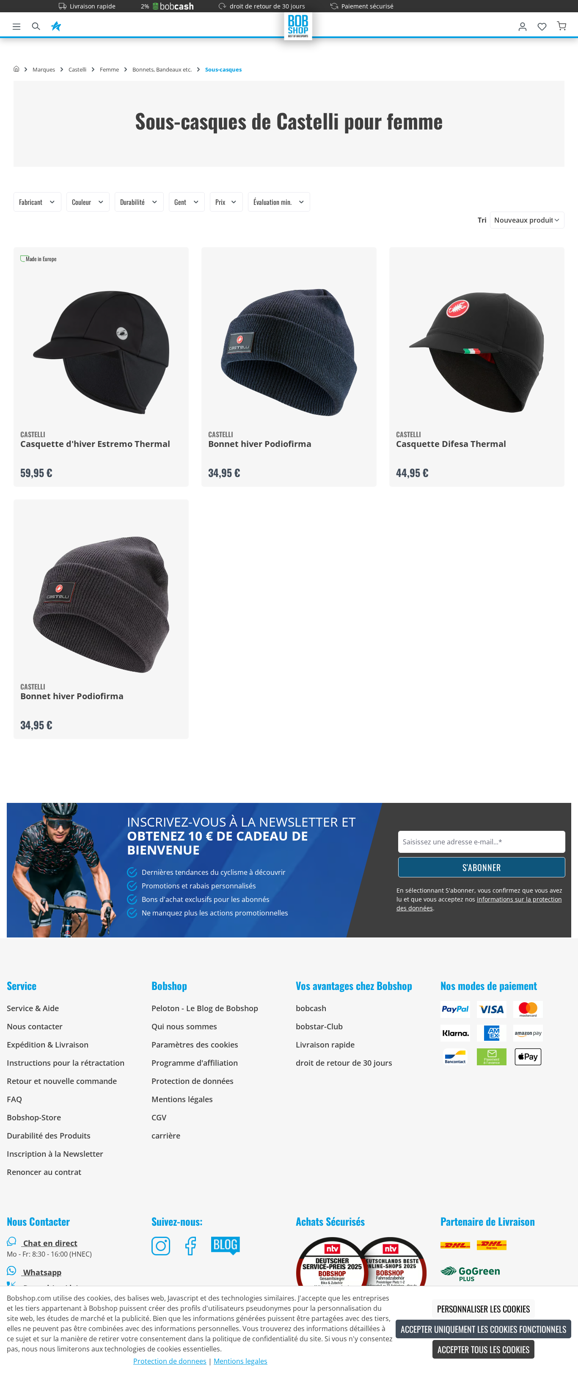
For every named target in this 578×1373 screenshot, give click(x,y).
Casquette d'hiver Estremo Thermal (95, 444)
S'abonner (481, 867)
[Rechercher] (36, 25)
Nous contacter (35, 1026)
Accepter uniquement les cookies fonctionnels (483, 1329)
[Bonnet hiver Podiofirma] (289, 352)
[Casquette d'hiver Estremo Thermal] (101, 352)
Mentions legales (240, 1361)
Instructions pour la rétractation (65, 1063)
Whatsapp (41, 1272)
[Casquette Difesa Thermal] (477, 352)
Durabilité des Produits (49, 1135)
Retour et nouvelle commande (62, 1081)
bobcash (311, 1008)
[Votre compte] (522, 25)
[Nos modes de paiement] (506, 1036)
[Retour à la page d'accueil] (298, 25)
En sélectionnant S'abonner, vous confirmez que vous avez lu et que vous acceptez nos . (479, 899)
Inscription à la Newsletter (55, 1154)
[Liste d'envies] (542, 25)
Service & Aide (33, 1008)
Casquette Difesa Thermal (451, 444)
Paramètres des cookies (194, 1044)
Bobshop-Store (34, 1117)
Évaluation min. (273, 202)
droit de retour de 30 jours (267, 6)
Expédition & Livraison (47, 1044)
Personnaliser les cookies (483, 1308)
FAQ (14, 1099)
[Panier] (561, 25)
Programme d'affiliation (194, 1063)
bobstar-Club (319, 1026)
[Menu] (16, 25)
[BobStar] (56, 25)
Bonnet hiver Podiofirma (259, 444)
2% (145, 6)
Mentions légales (182, 1099)
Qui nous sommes (184, 1026)
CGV (158, 1117)
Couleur (82, 202)
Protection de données (192, 1081)
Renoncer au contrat (44, 1172)
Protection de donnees (169, 1361)
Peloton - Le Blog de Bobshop (204, 1008)
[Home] (16, 69)
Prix (221, 202)
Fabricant (31, 202)
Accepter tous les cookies (483, 1349)
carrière (165, 1135)
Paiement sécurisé (367, 6)
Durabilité (133, 202)
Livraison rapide (93, 6)
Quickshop (101, 367)
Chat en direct (50, 1243)
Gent (181, 202)
